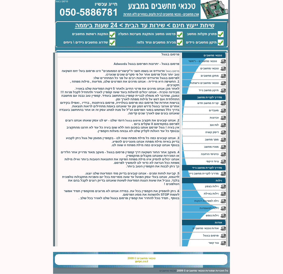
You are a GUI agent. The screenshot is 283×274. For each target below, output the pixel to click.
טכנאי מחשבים (167, 270)
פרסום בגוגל (172, 71)
